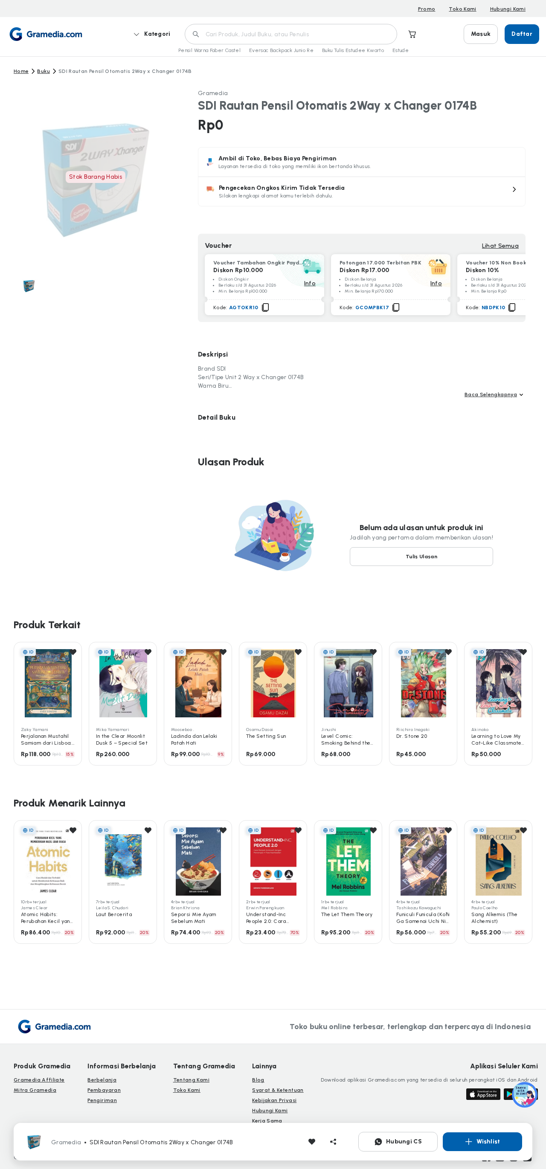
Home (21, 71)
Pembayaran (104, 1090)
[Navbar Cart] (412, 34)
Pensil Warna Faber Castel (209, 50)
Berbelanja (101, 1080)
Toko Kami (462, 9)
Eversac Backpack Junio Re (281, 50)
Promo (427, 9)
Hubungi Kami (508, 9)
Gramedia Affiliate (39, 1080)
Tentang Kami (191, 1080)
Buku (43, 71)
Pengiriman (102, 1100)
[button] (361, 191)
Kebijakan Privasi (274, 1100)
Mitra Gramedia (35, 1090)
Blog (258, 1080)
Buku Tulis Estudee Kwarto (353, 50)
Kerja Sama (267, 1121)
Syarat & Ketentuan (277, 1090)
